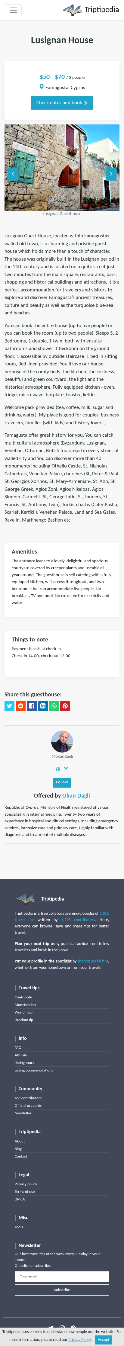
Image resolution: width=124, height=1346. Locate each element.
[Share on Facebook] (32, 706)
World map (24, 1012)
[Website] (58, 769)
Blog (18, 1149)
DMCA (20, 1199)
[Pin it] (65, 706)
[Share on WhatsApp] (54, 706)
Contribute (23, 997)
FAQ (18, 1048)
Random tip (24, 1020)
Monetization (25, 1005)
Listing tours (24, 1063)
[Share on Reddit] (21, 706)
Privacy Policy (79, 1340)
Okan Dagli (76, 796)
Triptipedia (101, 10)
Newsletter (23, 1113)
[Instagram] (66, 769)
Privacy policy (26, 1184)
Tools (19, 1227)
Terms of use (25, 1192)
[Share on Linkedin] (43, 706)
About (20, 1141)
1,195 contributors (78, 920)
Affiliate (21, 1055)
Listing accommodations (34, 1070)
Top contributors (28, 1098)
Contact (21, 1156)
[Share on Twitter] (9, 706)
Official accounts (28, 1106)
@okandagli (62, 756)
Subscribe (62, 1290)
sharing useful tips (93, 961)
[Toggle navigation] (13, 10)
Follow (62, 782)
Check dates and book (59, 102)
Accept (104, 1340)
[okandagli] (62, 741)
